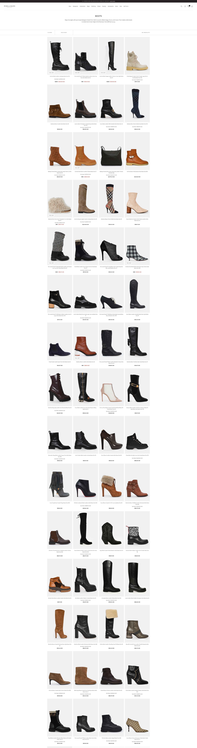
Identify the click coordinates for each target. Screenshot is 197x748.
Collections (82, 6)
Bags (88, 6)
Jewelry (104, 6)
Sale (121, 6)
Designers (75, 6)
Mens (116, 6)
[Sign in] (185, 6)
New (70, 6)
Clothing (93, 6)
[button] (181, 6)
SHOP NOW (112, 1)
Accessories (111, 6)
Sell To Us (126, 6)
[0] (188, 6)
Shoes (98, 6)
